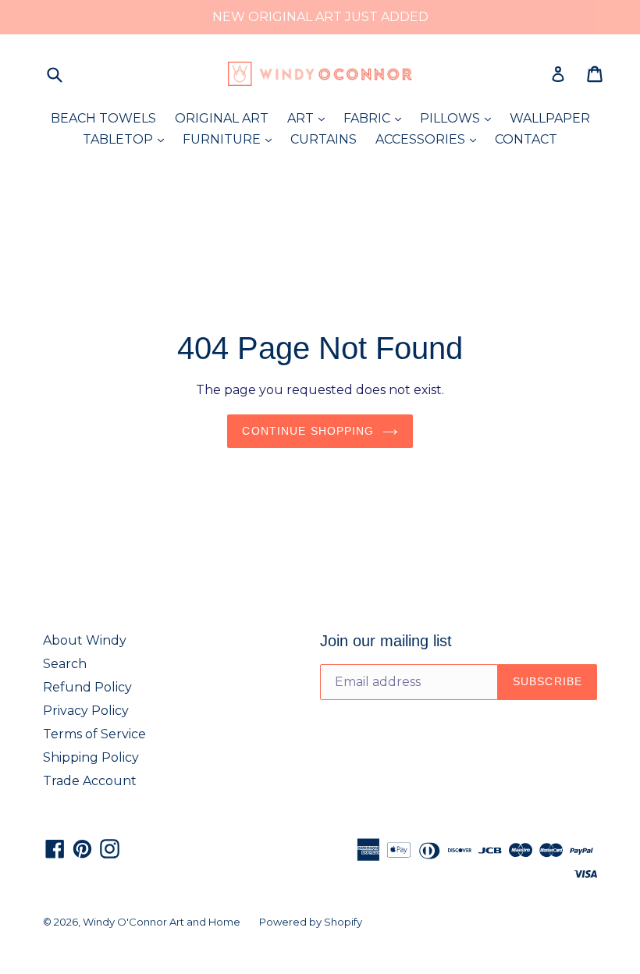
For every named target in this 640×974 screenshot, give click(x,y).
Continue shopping (308, 431)
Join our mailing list (386, 640)
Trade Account (90, 780)
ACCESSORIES (429, 139)
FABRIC (376, 118)
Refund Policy (87, 687)
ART (309, 118)
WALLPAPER (550, 118)
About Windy (84, 640)
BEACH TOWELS (103, 118)
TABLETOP (127, 139)
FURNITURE (231, 139)
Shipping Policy (91, 757)
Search (65, 663)
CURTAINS (323, 139)
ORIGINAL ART (221, 118)
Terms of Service (94, 734)
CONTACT (526, 139)
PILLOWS (459, 118)
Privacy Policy (86, 710)
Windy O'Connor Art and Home (161, 921)
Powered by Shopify (310, 921)
